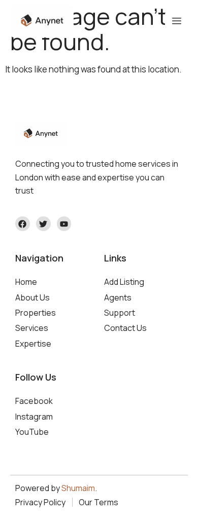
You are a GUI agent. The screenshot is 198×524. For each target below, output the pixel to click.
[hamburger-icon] (176, 21)
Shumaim (78, 488)
